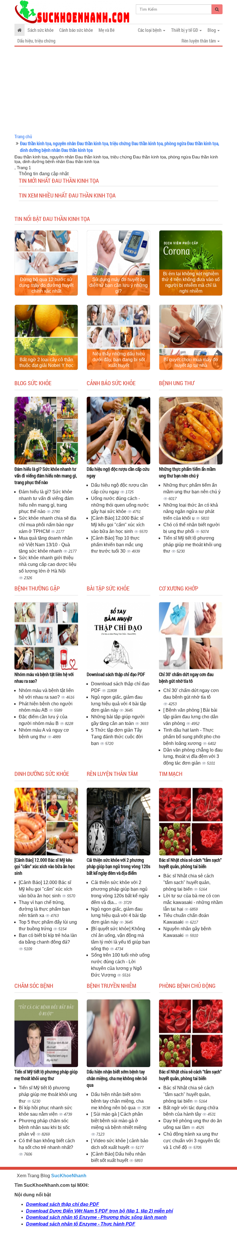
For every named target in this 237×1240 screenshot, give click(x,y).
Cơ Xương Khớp (178, 588)
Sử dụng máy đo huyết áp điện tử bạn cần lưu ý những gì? (118, 285)
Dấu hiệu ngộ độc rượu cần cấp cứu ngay (118, 472)
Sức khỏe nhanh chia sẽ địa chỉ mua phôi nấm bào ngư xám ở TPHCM (47, 525)
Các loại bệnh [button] (150, 30)
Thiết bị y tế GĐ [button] (185, 30)
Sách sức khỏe (40, 30)
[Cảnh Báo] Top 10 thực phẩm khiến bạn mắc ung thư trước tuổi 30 (117, 545)
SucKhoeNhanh (68, 1175)
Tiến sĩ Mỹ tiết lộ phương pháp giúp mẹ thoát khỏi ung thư (192, 545)
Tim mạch (170, 773)
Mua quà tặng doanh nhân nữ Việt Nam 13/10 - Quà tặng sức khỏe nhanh (46, 545)
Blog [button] (212, 30)
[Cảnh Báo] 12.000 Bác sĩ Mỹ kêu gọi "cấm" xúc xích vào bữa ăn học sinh (118, 525)
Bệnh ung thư (176, 383)
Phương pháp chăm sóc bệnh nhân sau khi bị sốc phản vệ (44, 1127)
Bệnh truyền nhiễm (111, 985)
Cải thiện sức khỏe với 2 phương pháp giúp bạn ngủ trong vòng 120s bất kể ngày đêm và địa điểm (118, 866)
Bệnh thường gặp (37, 588)
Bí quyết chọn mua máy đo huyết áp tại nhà (191, 362)
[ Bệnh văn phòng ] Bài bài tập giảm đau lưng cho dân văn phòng (190, 717)
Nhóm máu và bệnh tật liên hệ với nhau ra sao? (44, 677)
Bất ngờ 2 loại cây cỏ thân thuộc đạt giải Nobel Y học (46, 362)
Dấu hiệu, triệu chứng (36, 41)
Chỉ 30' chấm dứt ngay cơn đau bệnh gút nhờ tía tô (186, 677)
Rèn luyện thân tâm (112, 773)
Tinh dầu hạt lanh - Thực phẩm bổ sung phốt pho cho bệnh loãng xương (191, 737)
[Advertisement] (118, 89)
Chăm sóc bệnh (33, 985)
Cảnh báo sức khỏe (76, 30)
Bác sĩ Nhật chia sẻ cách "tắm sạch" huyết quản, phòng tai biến (190, 863)
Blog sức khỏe (32, 383)
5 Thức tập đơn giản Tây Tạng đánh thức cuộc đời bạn (117, 737)
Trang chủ (23, 136)
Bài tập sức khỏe (108, 588)
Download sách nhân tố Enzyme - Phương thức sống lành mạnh (96, 1217)
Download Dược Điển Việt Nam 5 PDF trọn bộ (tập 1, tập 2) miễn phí (99, 1210)
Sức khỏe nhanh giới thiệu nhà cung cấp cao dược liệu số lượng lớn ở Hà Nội (47, 564)
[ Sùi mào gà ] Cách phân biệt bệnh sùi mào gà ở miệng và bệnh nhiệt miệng (119, 1121)
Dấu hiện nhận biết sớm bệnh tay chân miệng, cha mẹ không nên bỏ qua (117, 1078)
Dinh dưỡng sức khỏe (41, 773)
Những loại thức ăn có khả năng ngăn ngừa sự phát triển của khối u (190, 512)
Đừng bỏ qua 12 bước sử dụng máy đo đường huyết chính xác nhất (46, 285)
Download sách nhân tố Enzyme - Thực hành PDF (80, 1223)
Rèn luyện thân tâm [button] (199, 41)
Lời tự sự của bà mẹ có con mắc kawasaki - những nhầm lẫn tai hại (193, 902)
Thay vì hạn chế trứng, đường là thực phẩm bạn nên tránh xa (44, 909)
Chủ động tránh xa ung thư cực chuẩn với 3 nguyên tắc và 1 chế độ (191, 1141)
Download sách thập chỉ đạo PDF (116, 674)
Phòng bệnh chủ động (187, 985)
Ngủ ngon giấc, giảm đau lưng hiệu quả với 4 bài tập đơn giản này (118, 704)
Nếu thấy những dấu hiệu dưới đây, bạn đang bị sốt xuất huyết (118, 359)
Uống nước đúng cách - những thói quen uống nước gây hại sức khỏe (120, 505)
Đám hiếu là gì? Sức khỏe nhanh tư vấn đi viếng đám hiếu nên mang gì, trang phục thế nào (45, 475)
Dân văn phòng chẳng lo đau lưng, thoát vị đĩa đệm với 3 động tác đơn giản (193, 757)
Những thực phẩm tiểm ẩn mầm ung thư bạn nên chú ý (187, 472)
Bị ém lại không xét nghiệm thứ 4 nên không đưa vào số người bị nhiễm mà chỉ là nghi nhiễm (191, 282)
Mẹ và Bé (106, 30)
